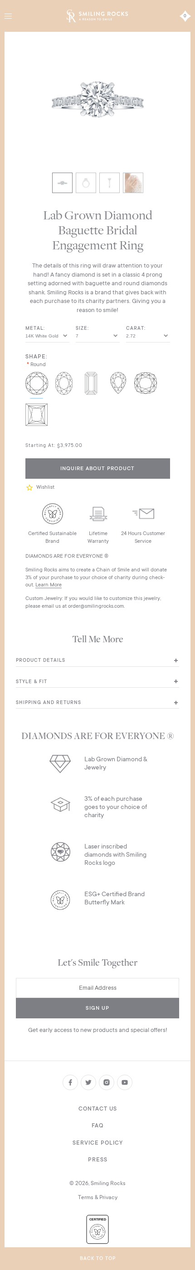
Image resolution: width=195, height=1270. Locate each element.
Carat (135, 328)
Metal (34, 328)
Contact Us (97, 1109)
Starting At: (40, 445)
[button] (30, 487)
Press (97, 1159)
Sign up (97, 1008)
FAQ (97, 1125)
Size (82, 328)
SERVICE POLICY (98, 1143)
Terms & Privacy (97, 1197)
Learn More (48, 585)
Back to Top (98, 1258)
